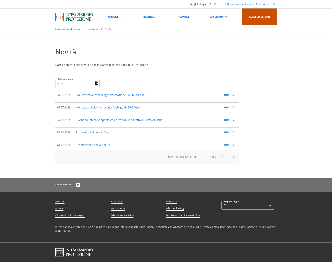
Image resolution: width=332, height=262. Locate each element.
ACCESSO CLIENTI (259, 16)
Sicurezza (171, 201)
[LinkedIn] (78, 184)
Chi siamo (93, 28)
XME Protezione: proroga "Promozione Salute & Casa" (110, 95)
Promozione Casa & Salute (93, 145)
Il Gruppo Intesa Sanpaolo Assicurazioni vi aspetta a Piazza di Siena (119, 120)
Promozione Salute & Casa (93, 132)
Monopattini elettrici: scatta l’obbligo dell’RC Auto (108, 107)
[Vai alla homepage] (74, 17)
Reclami (59, 201)
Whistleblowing (175, 208)
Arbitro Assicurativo (122, 215)
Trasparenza (118, 208)
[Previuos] (222, 157)
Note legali (117, 201)
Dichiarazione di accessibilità (183, 215)
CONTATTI (185, 16)
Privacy (59, 208)
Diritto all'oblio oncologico (70, 215)
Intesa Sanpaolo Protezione (68, 28)
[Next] (233, 157)
